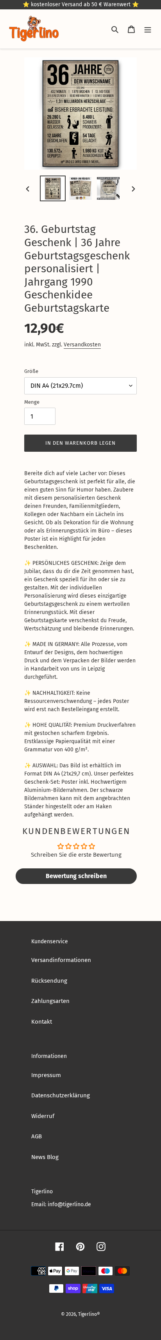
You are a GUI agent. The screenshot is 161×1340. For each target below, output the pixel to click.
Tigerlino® (89, 1314)
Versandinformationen (61, 960)
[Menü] (148, 29)
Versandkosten (82, 344)
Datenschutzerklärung (60, 1095)
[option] (52, 188)
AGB (36, 1136)
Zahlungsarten (50, 1001)
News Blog (45, 1157)
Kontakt (41, 1021)
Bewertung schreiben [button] (76, 876)
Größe (31, 371)
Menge (31, 402)
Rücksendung (49, 980)
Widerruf (42, 1116)
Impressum (46, 1075)
